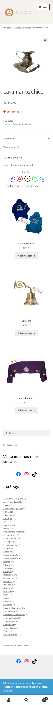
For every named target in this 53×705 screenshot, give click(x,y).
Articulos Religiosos (22, 27)
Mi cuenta (9, 700)
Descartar (8, 690)
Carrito (41, 697)
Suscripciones (13, 445)
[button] (45, 40)
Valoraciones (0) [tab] (11, 147)
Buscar (26, 700)
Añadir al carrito (26, 255)
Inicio (9, 27)
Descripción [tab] (9, 138)
